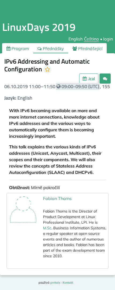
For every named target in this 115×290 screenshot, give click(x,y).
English (75, 39)
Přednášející (89, 48)
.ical (91, 78)
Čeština (91, 39)
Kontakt (68, 282)
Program (19, 48)
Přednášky (53, 48)
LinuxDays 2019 (38, 27)
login (108, 39)
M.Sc (47, 228)
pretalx (55, 282)
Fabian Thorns (57, 198)
